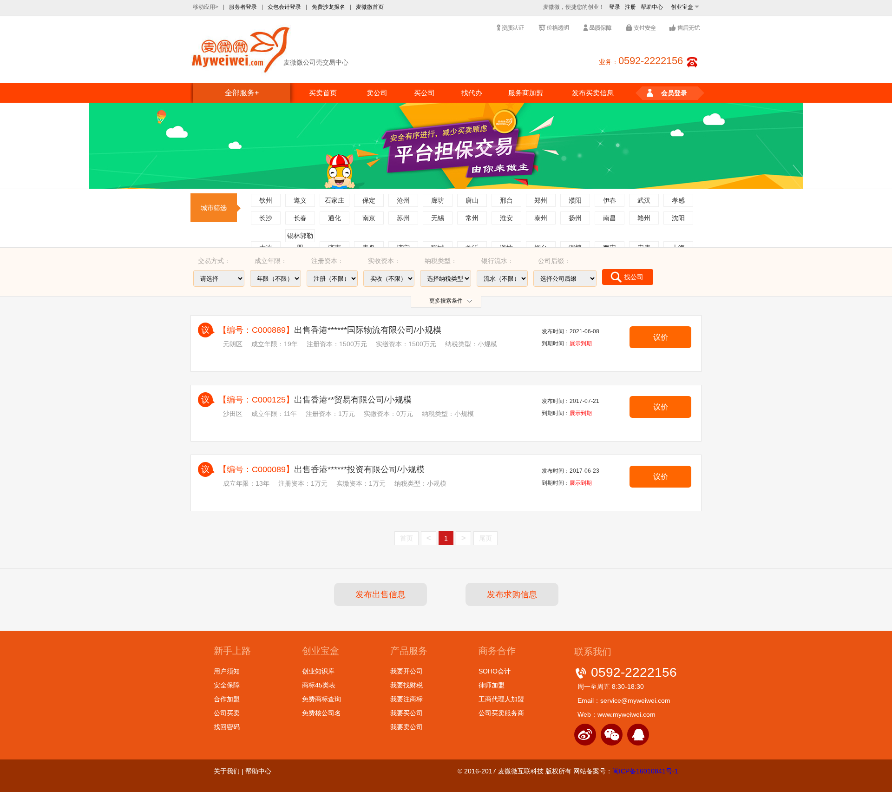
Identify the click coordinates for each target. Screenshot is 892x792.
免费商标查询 (321, 699)
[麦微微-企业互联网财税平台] (241, 49)
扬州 (575, 218)
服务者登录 (243, 7)
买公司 (424, 93)
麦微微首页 (370, 7)
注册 (630, 7)
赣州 (643, 218)
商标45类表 (318, 685)
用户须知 (227, 671)
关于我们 (227, 771)
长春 (300, 218)
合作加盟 (227, 699)
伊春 (609, 200)
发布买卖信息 (593, 93)
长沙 (265, 218)
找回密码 (227, 727)
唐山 (472, 200)
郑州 (540, 200)
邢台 (506, 200)
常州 (472, 218)
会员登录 (674, 93)
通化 (334, 218)
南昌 (609, 218)
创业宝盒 (682, 7)
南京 (368, 218)
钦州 (265, 200)
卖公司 (377, 93)
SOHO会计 (495, 671)
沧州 (403, 200)
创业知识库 (318, 671)
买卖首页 (323, 93)
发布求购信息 (512, 594)
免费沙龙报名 (328, 7)
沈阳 (678, 218)
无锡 (437, 218)
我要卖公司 (406, 727)
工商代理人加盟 (501, 699)
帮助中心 (652, 7)
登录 (614, 7)
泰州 (540, 218)
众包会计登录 (284, 7)
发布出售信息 (380, 594)
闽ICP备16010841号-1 (645, 771)
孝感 (678, 200)
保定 (368, 200)
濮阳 (575, 200)
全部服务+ (242, 93)
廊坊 (437, 200)
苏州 (403, 218)
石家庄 (334, 200)
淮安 (506, 218)
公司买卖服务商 (501, 713)
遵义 (300, 200)
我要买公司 (406, 713)
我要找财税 (406, 685)
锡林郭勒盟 (300, 237)
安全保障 (227, 685)
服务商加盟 (525, 93)
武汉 (643, 200)
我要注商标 (406, 699)
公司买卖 (227, 713)
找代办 (471, 93)
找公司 (633, 277)
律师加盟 (492, 685)
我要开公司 (406, 671)
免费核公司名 (321, 713)
